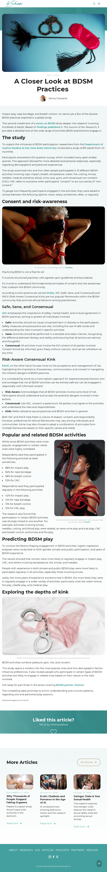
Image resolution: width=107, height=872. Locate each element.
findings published (48, 127)
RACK (5, 365)
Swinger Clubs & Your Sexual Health (87, 798)
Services (92, 850)
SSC (4, 313)
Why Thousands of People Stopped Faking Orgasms (18, 799)
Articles (48, 850)
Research (26, 850)
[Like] (53, 732)
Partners (77, 850)
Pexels (87, 522)
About (13, 850)
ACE (37, 850)
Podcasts (62, 850)
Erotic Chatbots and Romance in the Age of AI (53, 799)
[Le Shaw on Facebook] (53, 856)
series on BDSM (45, 123)
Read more (12, 823)
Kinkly (50, 293)
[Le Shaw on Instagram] (49, 856)
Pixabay (69, 267)
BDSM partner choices (70, 685)
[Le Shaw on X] (57, 856)
